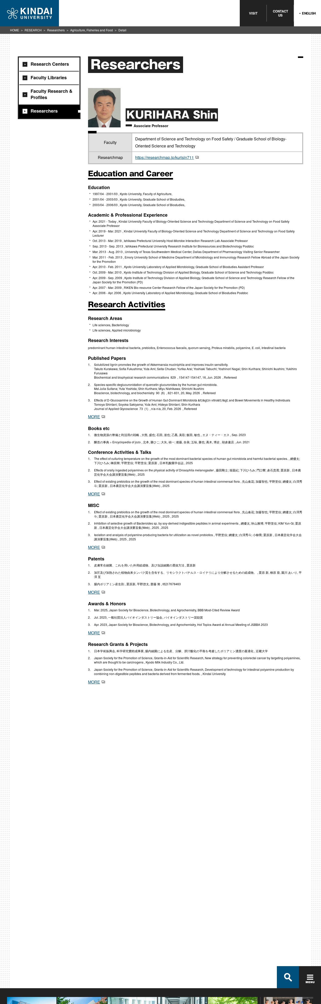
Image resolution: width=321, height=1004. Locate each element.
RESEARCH (33, 30)
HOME (14, 30)
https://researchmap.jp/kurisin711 (164, 157)
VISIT (253, 13)
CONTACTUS (280, 13)
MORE (94, 417)
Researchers (56, 30)
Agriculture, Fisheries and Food (91, 30)
